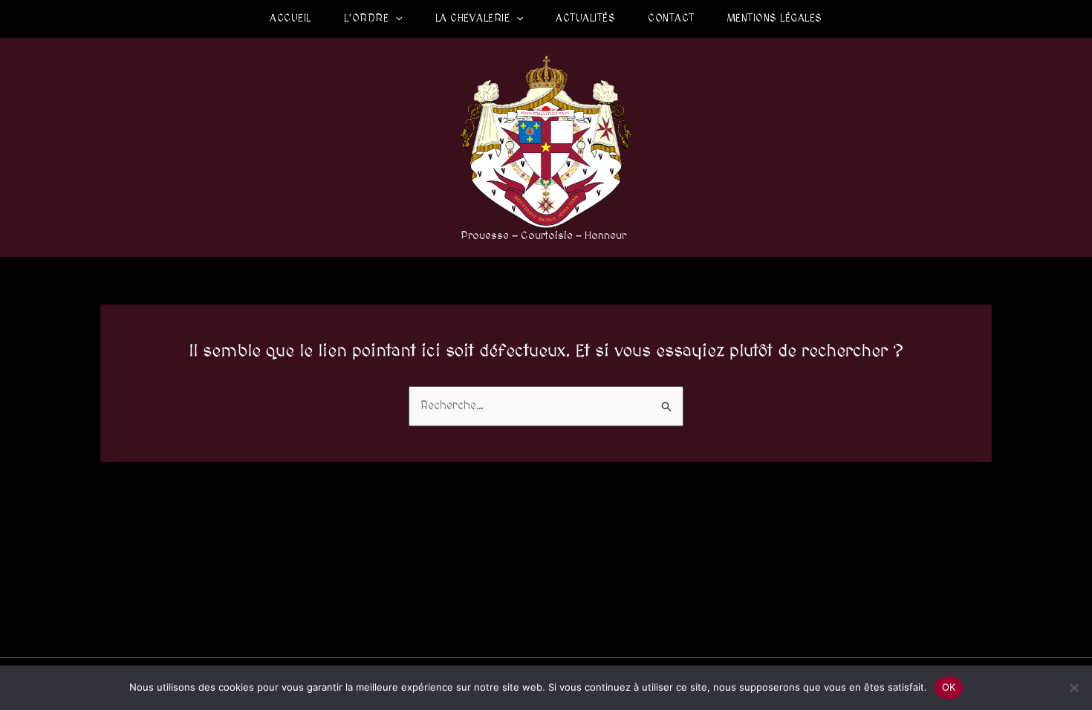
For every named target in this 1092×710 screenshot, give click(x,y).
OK (949, 687)
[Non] (1073, 687)
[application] (395, 18)
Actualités (585, 18)
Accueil (290, 18)
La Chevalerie (472, 18)
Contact (671, 18)
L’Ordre (366, 18)
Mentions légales (774, 18)
